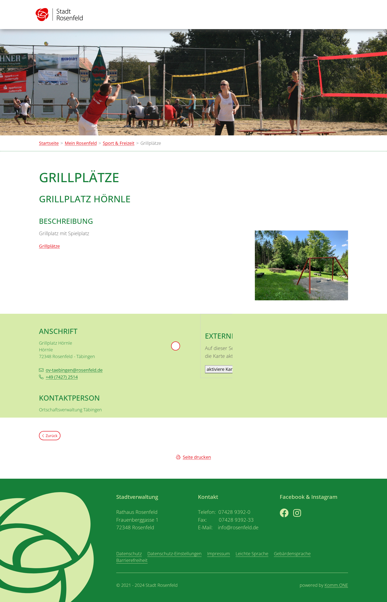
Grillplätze (49, 246)
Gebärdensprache (292, 554)
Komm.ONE (336, 585)
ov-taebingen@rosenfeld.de (74, 370)
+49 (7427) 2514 (62, 377)
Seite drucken (197, 457)
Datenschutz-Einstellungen (174, 554)
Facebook (290, 521)
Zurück (51, 435)
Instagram (303, 521)
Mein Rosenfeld (81, 143)
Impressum (218, 554)
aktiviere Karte (221, 369)
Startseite (49, 143)
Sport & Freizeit (118, 143)
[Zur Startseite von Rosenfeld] (59, 14)
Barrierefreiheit (132, 560)
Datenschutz (129, 554)
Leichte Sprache (252, 554)
